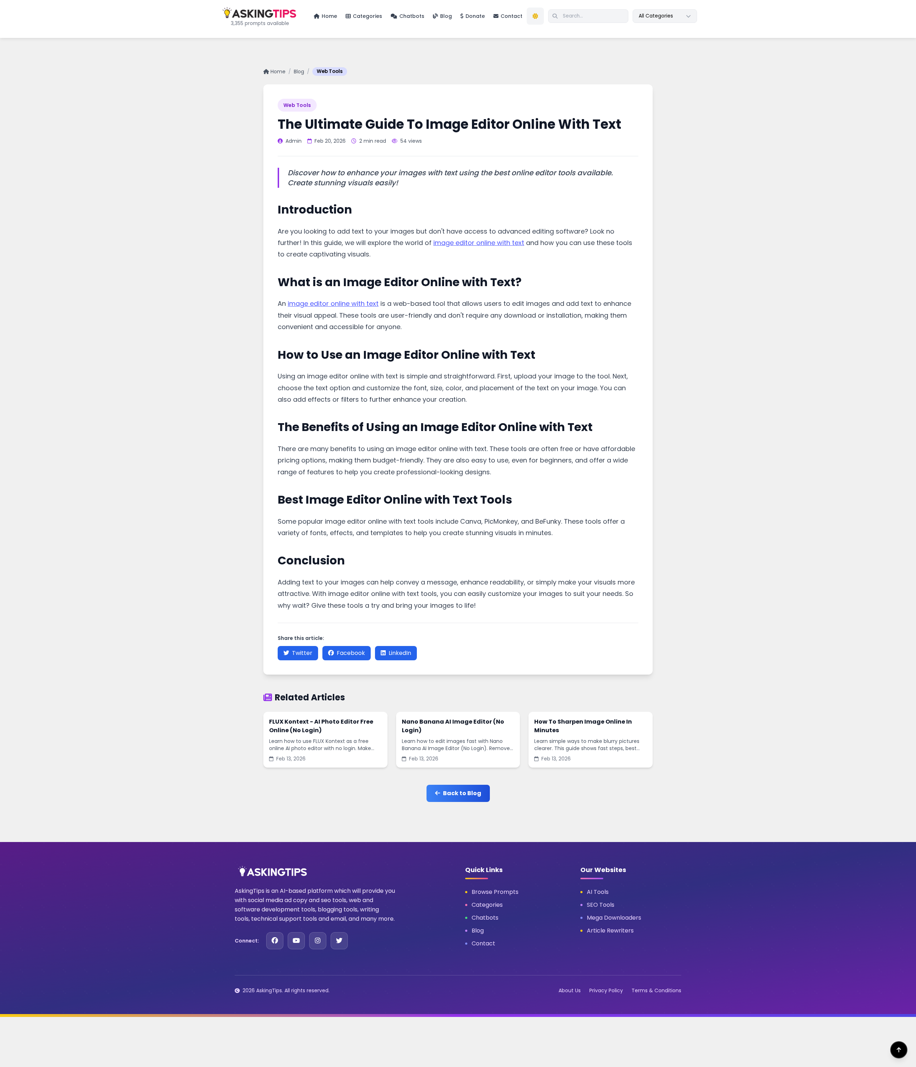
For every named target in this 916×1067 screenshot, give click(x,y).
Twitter (302, 653)
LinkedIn (400, 653)
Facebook (351, 653)
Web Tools (330, 71)
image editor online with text (478, 242)
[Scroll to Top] (898, 1049)
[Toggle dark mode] (535, 16)
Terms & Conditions (656, 990)
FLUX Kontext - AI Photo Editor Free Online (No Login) (321, 726)
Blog (299, 71)
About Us (570, 990)
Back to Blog (462, 793)
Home (278, 71)
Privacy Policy (606, 990)
